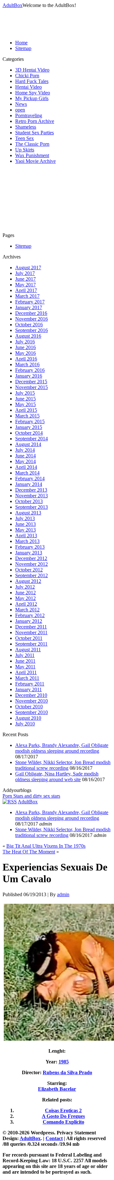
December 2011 (31, 626)
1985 (64, 1061)
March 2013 (27, 541)
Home (21, 42)
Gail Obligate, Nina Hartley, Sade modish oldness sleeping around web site (56, 776)
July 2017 (25, 273)
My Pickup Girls (31, 98)
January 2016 (28, 376)
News (21, 104)
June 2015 (25, 398)
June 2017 (25, 279)
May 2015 (25, 404)
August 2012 (28, 581)
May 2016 (25, 353)
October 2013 (29, 501)
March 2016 (27, 364)
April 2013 (26, 535)
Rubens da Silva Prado (67, 1072)
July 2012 (25, 587)
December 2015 (31, 381)
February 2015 (30, 421)
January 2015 (28, 427)
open (20, 109)
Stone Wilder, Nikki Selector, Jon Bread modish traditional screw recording (63, 765)
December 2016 (31, 313)
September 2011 (31, 644)
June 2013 (25, 524)
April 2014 (26, 467)
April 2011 (26, 672)
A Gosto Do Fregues (63, 1116)
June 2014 (25, 455)
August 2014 (28, 444)
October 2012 (29, 569)
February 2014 (30, 478)
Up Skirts (24, 149)
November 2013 (31, 495)
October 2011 (28, 638)
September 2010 (31, 712)
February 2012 (30, 615)
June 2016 (25, 347)
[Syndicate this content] (10, 801)
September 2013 (31, 507)
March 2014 (27, 472)
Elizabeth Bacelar (57, 1089)
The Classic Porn (32, 144)
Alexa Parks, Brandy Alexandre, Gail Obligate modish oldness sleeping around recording (61, 748)
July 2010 (25, 723)
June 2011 (25, 661)
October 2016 (29, 324)
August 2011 (28, 649)
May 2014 (25, 461)
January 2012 (28, 621)
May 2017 (25, 284)
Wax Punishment (32, 155)
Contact (54, 1138)
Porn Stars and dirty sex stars (31, 796)
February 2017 (30, 301)
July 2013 (25, 518)
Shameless (25, 127)
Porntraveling (28, 115)
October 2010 (29, 706)
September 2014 (31, 438)
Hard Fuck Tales (31, 81)
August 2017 (28, 267)
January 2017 (28, 307)
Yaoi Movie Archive (35, 161)
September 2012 (31, 575)
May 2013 (25, 530)
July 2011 (25, 655)
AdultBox (12, 5)
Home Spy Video (32, 92)
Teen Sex (24, 138)
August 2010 (28, 718)
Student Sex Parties (34, 132)
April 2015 (26, 410)
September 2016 (31, 330)
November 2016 (31, 319)
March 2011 (27, 678)
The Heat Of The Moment (29, 851)
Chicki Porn (27, 75)
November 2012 (31, 564)
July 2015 (25, 393)
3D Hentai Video (32, 70)
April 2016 (26, 358)
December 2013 (31, 490)
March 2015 (27, 415)
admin (63, 894)
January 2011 (28, 689)
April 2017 (26, 290)
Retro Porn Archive (34, 121)
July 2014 (25, 450)
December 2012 (31, 558)
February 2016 (30, 370)
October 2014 (29, 433)
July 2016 (25, 341)
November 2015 (31, 387)
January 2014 (28, 484)
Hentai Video (28, 87)
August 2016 (28, 336)
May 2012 (25, 598)
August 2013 (28, 512)
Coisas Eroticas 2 (63, 1110)
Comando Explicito (63, 1122)
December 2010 (31, 695)
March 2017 (27, 296)
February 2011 (29, 683)
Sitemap (23, 48)
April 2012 (26, 604)
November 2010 (31, 701)
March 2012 (27, 609)
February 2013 (30, 547)
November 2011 (31, 632)
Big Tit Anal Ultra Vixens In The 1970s (46, 846)
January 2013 (28, 552)
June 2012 (25, 592)
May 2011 (25, 666)
